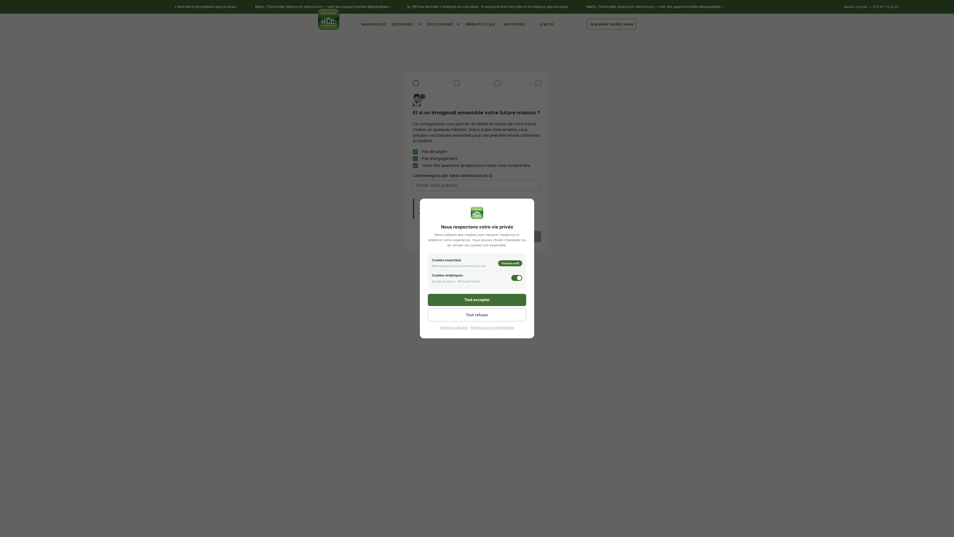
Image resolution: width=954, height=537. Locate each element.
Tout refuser (477, 315)
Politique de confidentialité (492, 327)
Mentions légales (454, 327)
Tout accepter (477, 299)
